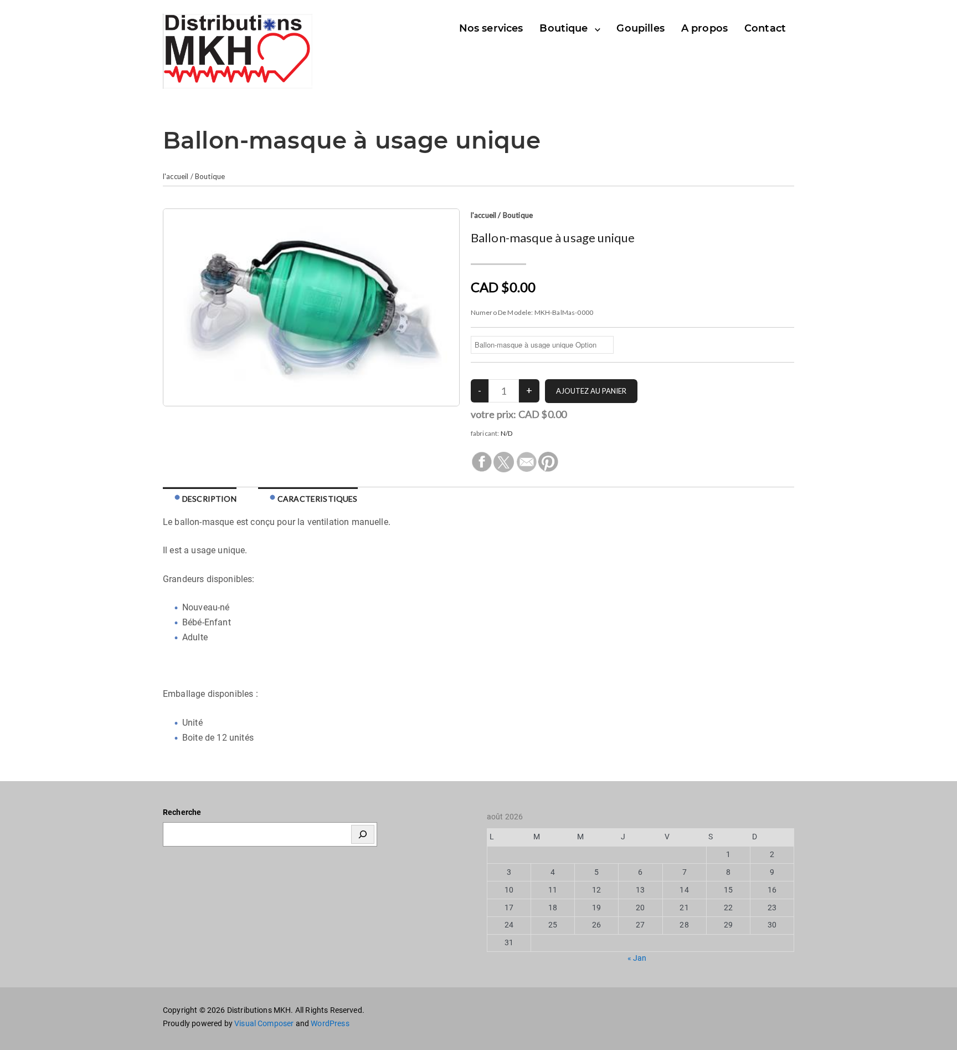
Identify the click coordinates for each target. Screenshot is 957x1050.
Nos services (491, 28)
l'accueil (175, 176)
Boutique (563, 28)
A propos (704, 28)
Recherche (182, 812)
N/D (506, 433)
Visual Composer (264, 1023)
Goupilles (640, 28)
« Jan (637, 958)
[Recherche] (362, 834)
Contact (765, 28)
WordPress (330, 1023)
